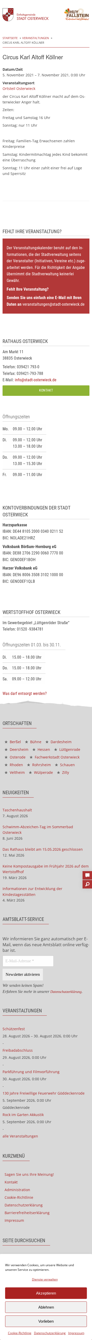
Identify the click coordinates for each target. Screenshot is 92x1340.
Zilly (65, 772)
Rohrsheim (41, 764)
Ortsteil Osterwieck (19, 88)
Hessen (43, 749)
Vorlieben (46, 1321)
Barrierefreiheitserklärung (27, 1212)
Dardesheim (61, 741)
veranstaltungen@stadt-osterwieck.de (53, 304)
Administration (17, 1189)
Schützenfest (14, 1028)
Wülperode (43, 772)
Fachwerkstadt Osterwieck (56, 757)
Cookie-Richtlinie (19, 1333)
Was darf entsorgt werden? (25, 693)
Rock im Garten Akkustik (23, 1114)
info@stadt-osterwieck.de (35, 379)
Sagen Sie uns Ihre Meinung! (29, 1174)
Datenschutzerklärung (50, 1333)
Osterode (17, 757)
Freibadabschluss (18, 1050)
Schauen (67, 764)
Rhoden (16, 764)
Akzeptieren (46, 1293)
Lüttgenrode (69, 749)
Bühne (35, 741)
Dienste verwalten (45, 1279)
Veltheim (17, 772)
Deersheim (18, 749)
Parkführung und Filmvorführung (31, 1071)
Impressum (76, 1333)
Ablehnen (46, 1307)
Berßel (15, 741)
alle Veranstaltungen (20, 1136)
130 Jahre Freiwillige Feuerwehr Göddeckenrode (44, 1093)
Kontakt (46, 390)
